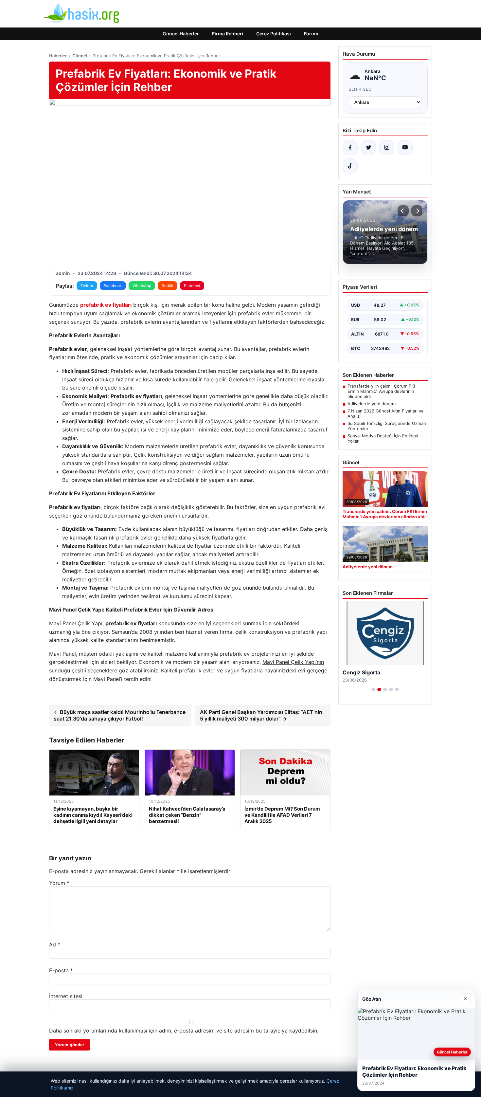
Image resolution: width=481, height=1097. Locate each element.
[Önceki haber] (403, 210)
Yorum (59, 883)
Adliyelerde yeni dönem (371, 403)
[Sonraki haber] (416, 210)
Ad (54, 944)
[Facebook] (350, 147)
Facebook (113, 285)
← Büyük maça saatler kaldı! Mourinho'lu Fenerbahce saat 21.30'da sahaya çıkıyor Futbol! (120, 715)
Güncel (79, 55)
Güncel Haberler (181, 33)
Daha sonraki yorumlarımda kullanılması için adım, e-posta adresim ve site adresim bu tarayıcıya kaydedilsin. (183, 1030)
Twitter (86, 285)
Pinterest (192, 285)
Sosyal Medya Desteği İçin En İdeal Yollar (382, 438)
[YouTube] (405, 147)
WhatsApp (142, 285)
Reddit (167, 285)
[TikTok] (350, 166)
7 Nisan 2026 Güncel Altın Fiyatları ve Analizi (385, 413)
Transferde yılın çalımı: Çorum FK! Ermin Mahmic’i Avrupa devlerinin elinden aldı (381, 391)
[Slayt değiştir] (373, 689)
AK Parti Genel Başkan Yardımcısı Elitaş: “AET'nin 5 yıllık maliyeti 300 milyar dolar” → (261, 715)
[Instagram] (386, 147)
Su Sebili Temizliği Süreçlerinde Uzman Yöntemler (386, 426)
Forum (311, 33)
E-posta (61, 970)
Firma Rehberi (227, 33)
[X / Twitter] (368, 147)
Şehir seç (360, 89)
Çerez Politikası (273, 33)
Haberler (58, 55)
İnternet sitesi (65, 996)
